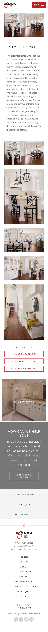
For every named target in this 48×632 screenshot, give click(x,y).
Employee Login (24, 582)
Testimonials (24, 572)
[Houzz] (16, 619)
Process (24, 557)
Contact (24, 577)
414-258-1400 (24, 608)
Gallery (24, 562)
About (24, 567)
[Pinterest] (31, 619)
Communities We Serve (24, 587)
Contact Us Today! (24, 476)
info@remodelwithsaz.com (26, 613)
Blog (24, 597)
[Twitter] (26, 619)
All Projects (24, 591)
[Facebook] (21, 619)
